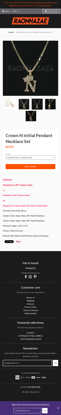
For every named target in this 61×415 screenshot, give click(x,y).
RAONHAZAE (34, 387)
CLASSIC (30, 332)
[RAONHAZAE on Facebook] (26, 276)
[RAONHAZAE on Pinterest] (35, 276)
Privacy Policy (31, 307)
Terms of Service (30, 310)
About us (30, 297)
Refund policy (31, 313)
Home (11, 32)
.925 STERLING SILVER (30, 339)
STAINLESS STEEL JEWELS (30, 336)
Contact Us (30, 268)
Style (8, 154)
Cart (52, 11)
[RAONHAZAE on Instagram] (30, 276)
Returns (30, 304)
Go (45, 410)
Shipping (30, 300)
